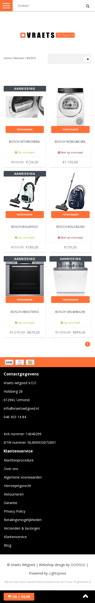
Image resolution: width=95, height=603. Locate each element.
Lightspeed (57, 573)
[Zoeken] (88, 6)
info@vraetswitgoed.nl (21, 408)
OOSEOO (78, 564)
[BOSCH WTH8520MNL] (25, 106)
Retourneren (14, 494)
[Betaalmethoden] (20, 363)
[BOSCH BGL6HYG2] (25, 191)
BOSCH (31, 58)
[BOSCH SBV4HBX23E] (70, 276)
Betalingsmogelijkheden (23, 519)
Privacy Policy (14, 511)
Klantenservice (15, 536)
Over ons (11, 468)
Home (8, 58)
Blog (7, 545)
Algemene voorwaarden (23, 477)
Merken (19, 58)
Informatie (24, 129)
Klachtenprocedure (19, 460)
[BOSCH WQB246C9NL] (70, 106)
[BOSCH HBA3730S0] (25, 276)
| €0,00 (21, 596)
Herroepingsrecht (17, 485)
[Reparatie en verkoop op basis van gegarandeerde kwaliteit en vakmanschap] (47, 33)
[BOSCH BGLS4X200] (70, 191)
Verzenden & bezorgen (22, 528)
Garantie (10, 502)
